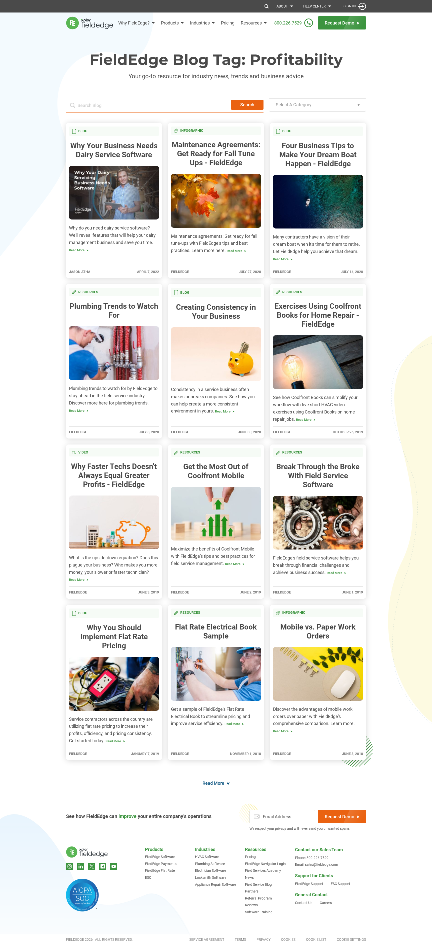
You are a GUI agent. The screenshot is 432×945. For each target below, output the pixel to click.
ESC (148, 878)
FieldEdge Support (309, 884)
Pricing (227, 23)
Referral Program (258, 898)
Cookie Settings (351, 940)
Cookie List (316, 940)
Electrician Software (210, 870)
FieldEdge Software (160, 857)
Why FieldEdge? (134, 23)
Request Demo (339, 816)
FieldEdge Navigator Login (265, 864)
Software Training (258, 912)
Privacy (263, 940)
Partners (251, 891)
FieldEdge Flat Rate (160, 870)
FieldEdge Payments (160, 864)
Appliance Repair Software (215, 884)
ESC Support (340, 884)
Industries (200, 23)
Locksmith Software (210, 878)
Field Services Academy (263, 870)
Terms (240, 940)
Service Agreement (206, 940)
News (249, 878)
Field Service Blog (258, 884)
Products (170, 23)
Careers (326, 903)
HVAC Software (207, 857)
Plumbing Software (210, 864)
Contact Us (303, 903)
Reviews (251, 905)
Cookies (288, 940)
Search (247, 104)
